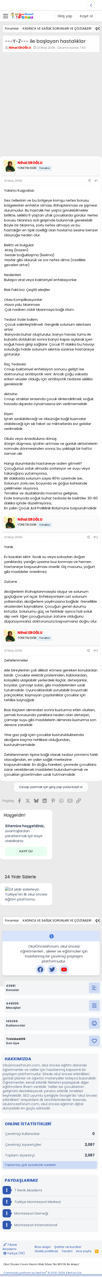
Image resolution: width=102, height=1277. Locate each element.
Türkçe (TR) (15, 1253)
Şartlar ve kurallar (67, 1247)
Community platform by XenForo (42, 1273)
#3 (95, 650)
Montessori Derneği (30, 1213)
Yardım (67, 1251)
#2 (95, 537)
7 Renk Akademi (27, 1190)
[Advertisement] (51, 105)
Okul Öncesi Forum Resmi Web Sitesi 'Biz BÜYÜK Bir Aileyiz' (41, 1264)
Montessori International (35, 1225)
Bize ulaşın (43, 1247)
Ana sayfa (83, 1251)
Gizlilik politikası (46, 1251)
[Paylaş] (89, 181)
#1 (96, 180)
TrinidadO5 (15, 1039)
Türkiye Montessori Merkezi (37, 1201)
